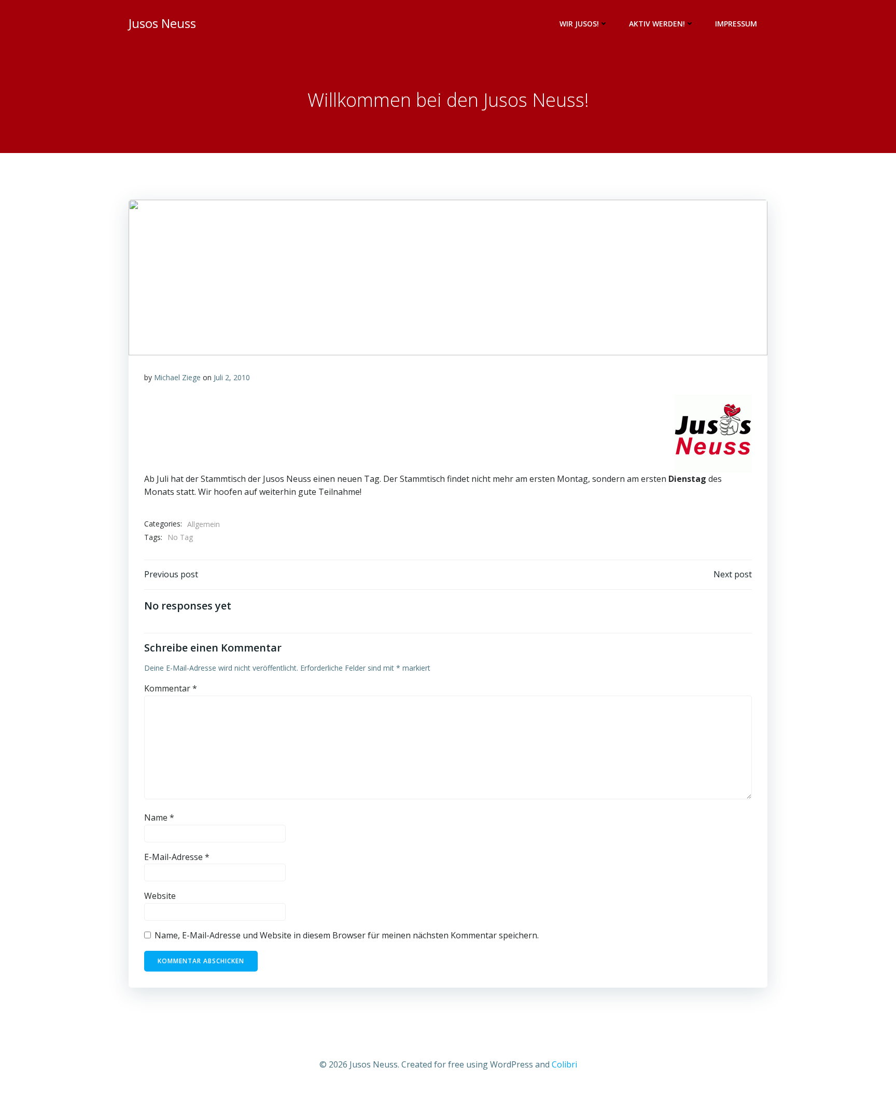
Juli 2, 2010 (232, 377)
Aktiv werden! (657, 24)
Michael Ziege (177, 377)
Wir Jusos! (579, 24)
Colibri (564, 1064)
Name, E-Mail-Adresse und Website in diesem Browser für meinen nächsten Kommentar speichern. (347, 935)
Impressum (736, 24)
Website (160, 896)
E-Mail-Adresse (176, 857)
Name (159, 817)
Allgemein (203, 524)
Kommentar (170, 688)
